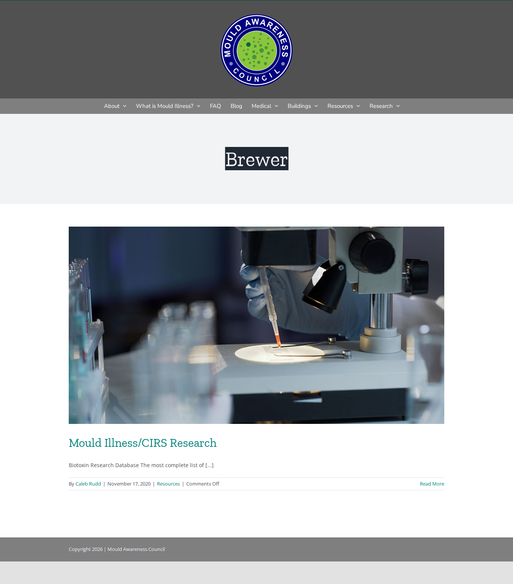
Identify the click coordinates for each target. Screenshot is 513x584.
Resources (168, 483)
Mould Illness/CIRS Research (143, 443)
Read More (432, 483)
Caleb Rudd (88, 483)
